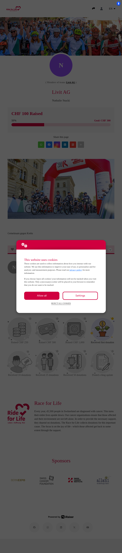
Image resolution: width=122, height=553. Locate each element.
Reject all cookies (61, 303)
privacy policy (76, 270)
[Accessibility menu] (118, 3)
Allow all (42, 295)
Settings (80, 295)
